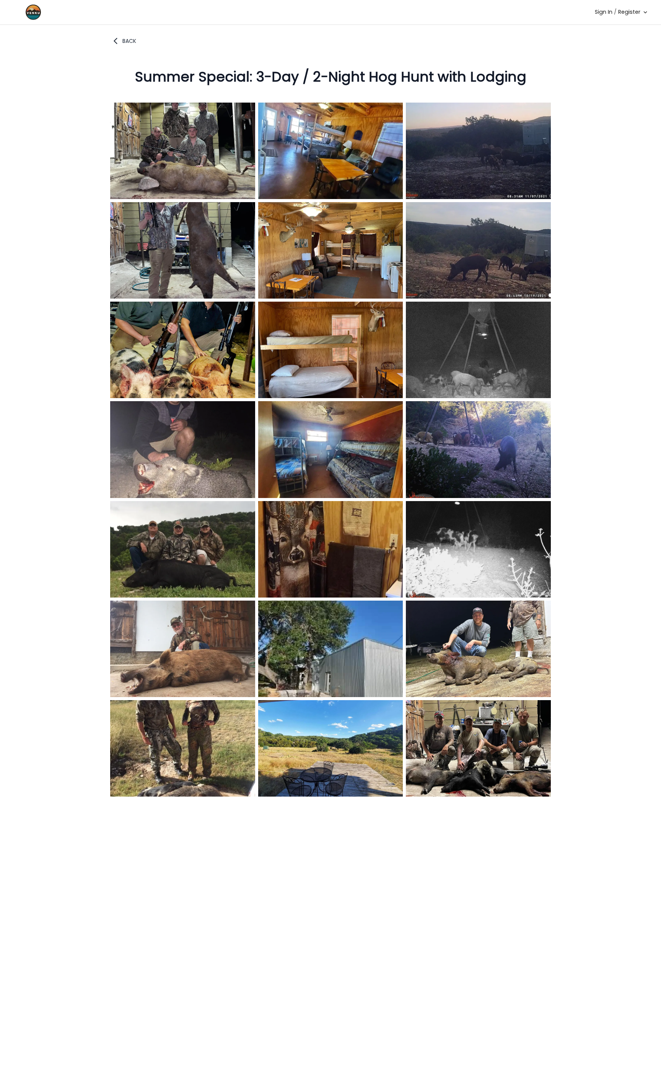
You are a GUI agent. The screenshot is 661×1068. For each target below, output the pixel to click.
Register (629, 12)
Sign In (603, 12)
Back (129, 41)
